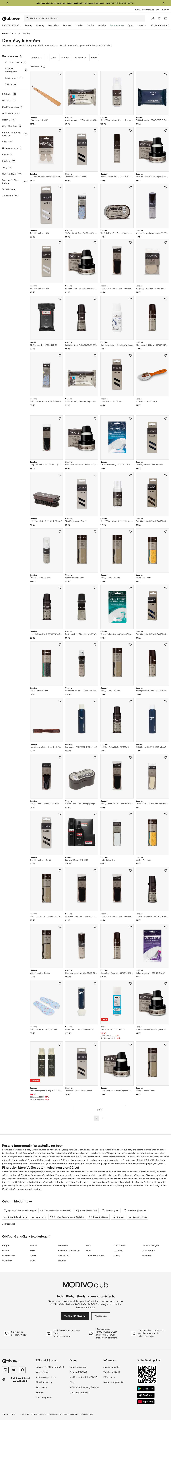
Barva (94, 57)
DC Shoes (118, 1250)
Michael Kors (8, 1255)
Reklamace (41, 1387)
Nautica (62, 1260)
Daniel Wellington (151, 1245)
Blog (137, 9)
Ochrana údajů (86, 1414)
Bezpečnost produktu (113, 1382)
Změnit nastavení (38, 1414)
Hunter (5, 1250)
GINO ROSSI (64, 1255)
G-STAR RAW (148, 1250)
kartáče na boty (105, 1171)
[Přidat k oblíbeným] (60, 74)
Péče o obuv (109, 1377)
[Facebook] (22, 1370)
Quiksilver (7, 1260)
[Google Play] (146, 1389)
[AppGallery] (146, 1401)
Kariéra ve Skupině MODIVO (84, 1377)
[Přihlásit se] (153, 18)
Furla (88, 1250)
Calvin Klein (120, 1245)
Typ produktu (80, 57)
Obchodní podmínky (80, 1392)
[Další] (163, 3)
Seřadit (35, 57)
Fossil (32, 1250)
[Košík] (165, 18)
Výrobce (65, 57)
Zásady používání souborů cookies (63, 1414)
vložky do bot (106, 1178)
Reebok (33, 1245)
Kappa (5, 1245)
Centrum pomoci (44, 1397)
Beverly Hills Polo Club (69, 1250)
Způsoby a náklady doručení (50, 1367)
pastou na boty (71, 1156)
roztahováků (80, 1185)
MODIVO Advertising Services (84, 1387)
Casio (117, 1255)
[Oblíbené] (159, 18)
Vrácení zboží (42, 1372)
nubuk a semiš (137, 1156)
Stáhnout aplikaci (151, 9)
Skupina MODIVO (78, 1372)
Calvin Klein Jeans (95, 1255)
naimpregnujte (20, 1163)
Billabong (146, 1255)
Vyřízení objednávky (46, 1377)
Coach (33, 1255)
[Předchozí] (7, 3)
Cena (53, 57)
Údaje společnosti (78, 1367)
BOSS (33, 1260)
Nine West (63, 1245)
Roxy (88, 1245)
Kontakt (40, 1392)
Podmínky (24, 1414)
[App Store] (146, 1395)
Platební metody (44, 1382)
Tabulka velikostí (111, 1372)
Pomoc (165, 9)
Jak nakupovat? (111, 1367)
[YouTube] (14, 1370)
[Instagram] (5, 1370)
